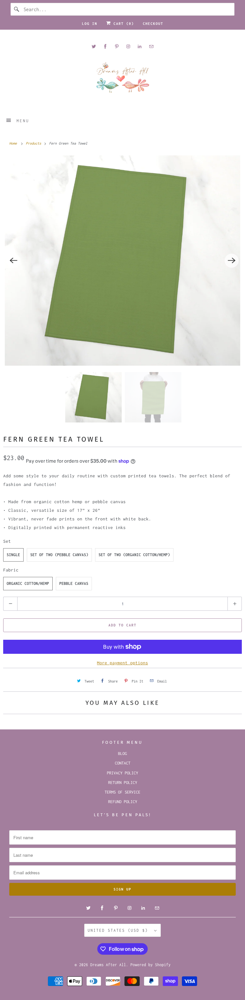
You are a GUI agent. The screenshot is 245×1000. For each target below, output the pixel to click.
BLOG (122, 753)
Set (7, 541)
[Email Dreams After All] (151, 46)
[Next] (232, 261)
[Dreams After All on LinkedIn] (140, 46)
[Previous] (13, 261)
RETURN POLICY (122, 782)
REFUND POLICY (122, 801)
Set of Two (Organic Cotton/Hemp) (134, 555)
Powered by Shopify (150, 965)
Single (13, 555)
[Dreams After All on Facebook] (105, 46)
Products (34, 143)
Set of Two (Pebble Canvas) (59, 555)
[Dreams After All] (122, 80)
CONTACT (122, 763)
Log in (89, 24)
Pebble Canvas (73, 583)
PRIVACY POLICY (122, 773)
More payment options (122, 662)
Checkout (153, 24)
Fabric (11, 569)
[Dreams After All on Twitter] (94, 46)
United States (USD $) (119, 930)
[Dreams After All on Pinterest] (117, 46)
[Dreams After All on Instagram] (128, 46)
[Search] (17, 9)
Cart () (122, 24)
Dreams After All (108, 965)
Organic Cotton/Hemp (28, 583)
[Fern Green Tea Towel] (122, 260)
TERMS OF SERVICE (122, 792)
